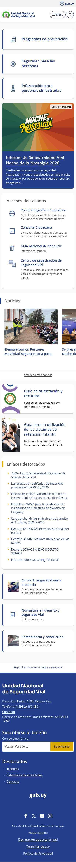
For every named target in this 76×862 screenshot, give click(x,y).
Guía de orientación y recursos (43, 393)
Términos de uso (38, 847)
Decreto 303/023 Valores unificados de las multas (40, 541)
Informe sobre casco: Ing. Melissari (35, 560)
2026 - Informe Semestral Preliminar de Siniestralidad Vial (38, 475)
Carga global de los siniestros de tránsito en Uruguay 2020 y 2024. (39, 520)
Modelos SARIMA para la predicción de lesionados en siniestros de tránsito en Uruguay (38, 508)
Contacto (8, 712)
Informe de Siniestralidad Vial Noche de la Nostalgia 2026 (35, 160)
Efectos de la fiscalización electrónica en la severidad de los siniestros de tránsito (39, 496)
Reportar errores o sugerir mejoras (38, 667)
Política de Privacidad (38, 853)
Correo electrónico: (15, 738)
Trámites (13, 769)
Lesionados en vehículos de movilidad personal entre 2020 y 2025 (37, 485)
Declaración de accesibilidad (38, 839)
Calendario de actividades (24, 775)
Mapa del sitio (38, 833)
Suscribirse (62, 746)
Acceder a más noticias (38, 375)
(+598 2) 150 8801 (28, 707)
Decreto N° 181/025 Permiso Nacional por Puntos (40, 531)
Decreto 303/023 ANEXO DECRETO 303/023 (34, 551)
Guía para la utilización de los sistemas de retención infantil (45, 429)
